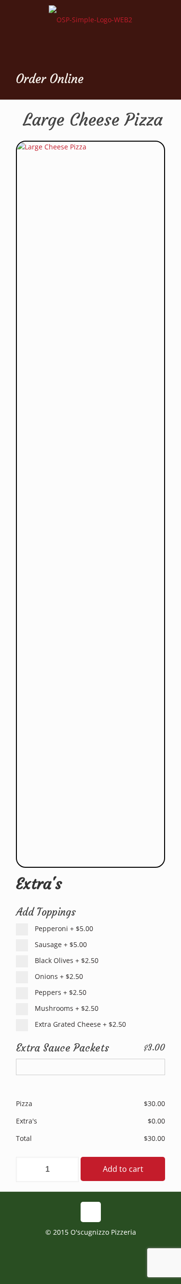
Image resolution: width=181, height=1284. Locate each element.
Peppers (59, 992)
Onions (58, 976)
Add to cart (123, 1169)
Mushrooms (65, 1008)
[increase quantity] (67, 1169)
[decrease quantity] (26, 1169)
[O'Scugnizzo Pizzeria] (90, 29)
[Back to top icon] (91, 1212)
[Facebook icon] (90, 1250)
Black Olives (65, 960)
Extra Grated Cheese (79, 1024)
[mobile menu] (168, 19)
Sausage (60, 944)
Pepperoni (63, 928)
